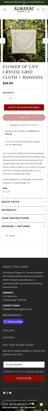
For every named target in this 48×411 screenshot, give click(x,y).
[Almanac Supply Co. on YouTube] (10, 393)
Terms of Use (30, 371)
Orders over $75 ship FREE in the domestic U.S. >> (24, 3)
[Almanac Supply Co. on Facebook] (4, 393)
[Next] (45, 41)
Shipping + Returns (16, 226)
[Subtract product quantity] (5, 98)
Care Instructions (15, 218)
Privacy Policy (40, 371)
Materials (9, 210)
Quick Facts (10, 201)
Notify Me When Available (24, 107)
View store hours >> (12, 314)
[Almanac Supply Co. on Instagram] (7, 393)
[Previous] (2, 41)
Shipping (14, 125)
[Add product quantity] (15, 98)
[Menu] (4, 10)
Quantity (8, 92)
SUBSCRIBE (24, 378)
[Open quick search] (38, 10)
